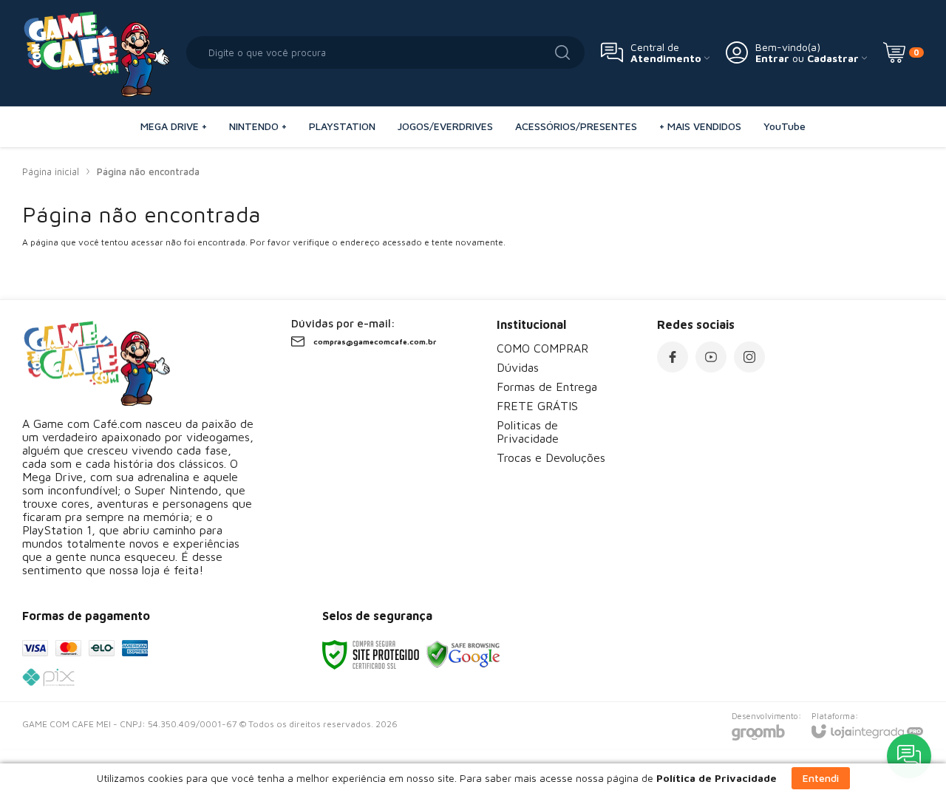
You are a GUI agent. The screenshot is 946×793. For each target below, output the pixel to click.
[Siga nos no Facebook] (672, 356)
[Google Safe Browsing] (463, 653)
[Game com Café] (96, 53)
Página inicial (50, 171)
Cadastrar (833, 58)
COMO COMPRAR (542, 348)
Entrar (772, 58)
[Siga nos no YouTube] (710, 356)
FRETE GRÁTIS (537, 405)
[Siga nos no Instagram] (749, 356)
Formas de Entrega (547, 386)
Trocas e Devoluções (551, 457)
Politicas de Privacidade (528, 431)
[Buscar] (562, 52)
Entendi (821, 778)
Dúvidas (518, 367)
